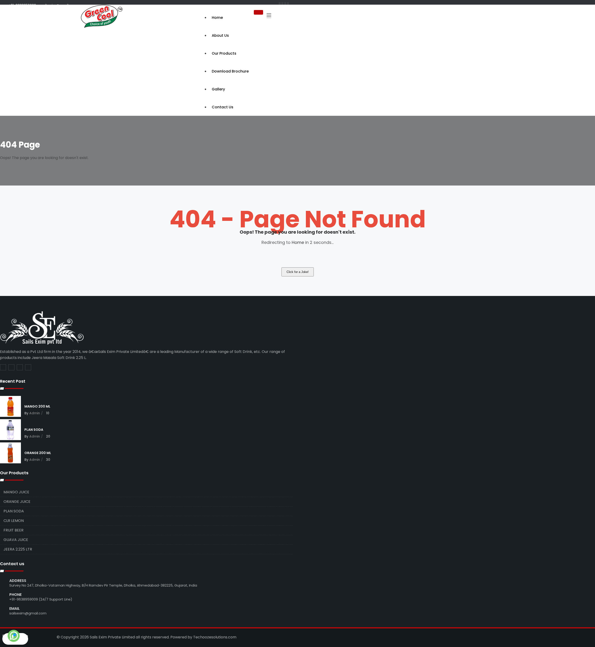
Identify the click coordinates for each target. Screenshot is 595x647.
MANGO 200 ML (37, 406)
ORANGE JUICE (16, 501)
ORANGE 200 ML (37, 453)
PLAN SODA (33, 429)
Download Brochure (230, 71)
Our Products (224, 53)
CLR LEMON (13, 520)
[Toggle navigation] (269, 16)
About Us (220, 35)
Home (217, 17)
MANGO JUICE (16, 492)
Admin (34, 413)
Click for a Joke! (298, 272)
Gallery (218, 89)
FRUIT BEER (13, 530)
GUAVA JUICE (15, 539)
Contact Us (222, 107)
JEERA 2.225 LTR (17, 549)
